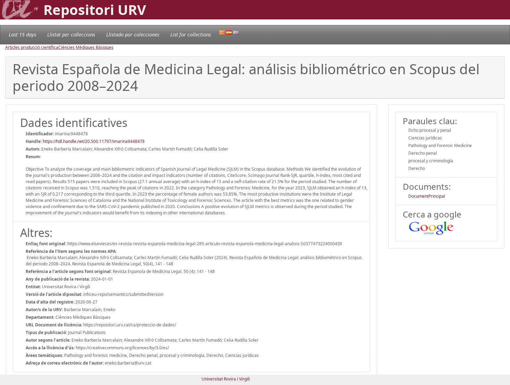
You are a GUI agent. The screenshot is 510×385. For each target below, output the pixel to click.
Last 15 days (22, 34)
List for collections (190, 34)
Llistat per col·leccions (71, 34)
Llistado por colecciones (132, 34)
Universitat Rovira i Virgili (226, 379)
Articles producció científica (31, 47)
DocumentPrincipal (426, 196)
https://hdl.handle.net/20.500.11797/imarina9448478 (94, 141)
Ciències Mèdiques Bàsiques (85, 47)
